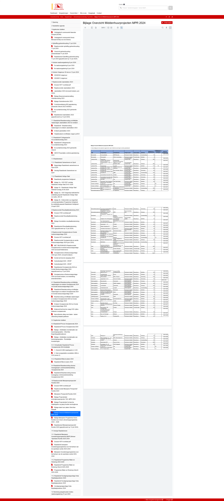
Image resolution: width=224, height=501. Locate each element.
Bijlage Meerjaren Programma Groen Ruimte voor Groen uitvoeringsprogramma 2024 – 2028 (64, 420)
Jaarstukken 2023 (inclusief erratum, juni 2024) (65, 92)
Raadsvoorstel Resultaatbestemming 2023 (64, 217)
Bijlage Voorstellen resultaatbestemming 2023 (65, 222)
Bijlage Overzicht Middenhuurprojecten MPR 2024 (64, 413)
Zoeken (121, 4)
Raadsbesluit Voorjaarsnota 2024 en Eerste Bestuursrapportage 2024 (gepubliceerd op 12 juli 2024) (64, 269)
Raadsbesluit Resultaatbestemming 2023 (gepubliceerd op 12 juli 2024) (63, 227)
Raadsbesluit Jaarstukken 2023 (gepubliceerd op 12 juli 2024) (62, 116)
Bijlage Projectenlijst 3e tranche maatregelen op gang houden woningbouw (64, 403)
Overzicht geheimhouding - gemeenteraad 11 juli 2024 (61, 52)
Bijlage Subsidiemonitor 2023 (63, 101)
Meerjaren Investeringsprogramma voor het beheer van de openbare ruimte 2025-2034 (65, 454)
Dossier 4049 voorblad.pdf (62, 386)
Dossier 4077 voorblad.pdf (62, 85)
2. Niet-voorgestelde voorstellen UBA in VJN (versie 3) (65, 354)
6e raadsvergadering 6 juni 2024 (64, 68)
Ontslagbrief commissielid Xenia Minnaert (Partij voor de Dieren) (62, 38)
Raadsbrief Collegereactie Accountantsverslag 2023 (61, 144)
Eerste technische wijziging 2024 (64, 258)
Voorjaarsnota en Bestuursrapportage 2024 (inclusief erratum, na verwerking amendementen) (64, 276)
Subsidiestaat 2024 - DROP (62, 261)
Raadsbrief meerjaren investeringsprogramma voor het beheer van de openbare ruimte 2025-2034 (65, 447)
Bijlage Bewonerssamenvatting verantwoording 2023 (62, 97)
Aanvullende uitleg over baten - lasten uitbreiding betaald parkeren (64, 315)
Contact (99, 13)
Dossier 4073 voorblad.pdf (62, 237)
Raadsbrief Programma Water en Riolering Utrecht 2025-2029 (63, 466)
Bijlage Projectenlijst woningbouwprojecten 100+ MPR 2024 (63, 398)
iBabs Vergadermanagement (153, 499)
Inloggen (168, 499)
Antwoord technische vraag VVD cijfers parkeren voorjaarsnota (64, 310)
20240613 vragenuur (60, 78)
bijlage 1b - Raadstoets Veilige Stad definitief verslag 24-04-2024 (63, 188)
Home (61, 17)
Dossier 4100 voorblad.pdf (62, 213)
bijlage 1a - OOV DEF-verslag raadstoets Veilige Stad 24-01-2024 (62, 183)
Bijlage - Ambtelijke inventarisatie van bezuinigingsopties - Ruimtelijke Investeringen (64, 339)
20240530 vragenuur (60, 75)
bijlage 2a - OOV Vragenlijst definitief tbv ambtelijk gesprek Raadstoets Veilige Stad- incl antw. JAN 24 (65, 195)
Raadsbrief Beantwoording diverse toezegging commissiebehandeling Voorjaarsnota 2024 (63, 375)
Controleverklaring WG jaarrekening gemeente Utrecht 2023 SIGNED (64, 105)
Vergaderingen (63, 13)
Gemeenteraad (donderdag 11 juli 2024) (83, 17)
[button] (170, 8)
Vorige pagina (168, 22)
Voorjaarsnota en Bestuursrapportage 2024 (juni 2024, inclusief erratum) (64, 254)
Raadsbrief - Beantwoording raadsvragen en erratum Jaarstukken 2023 (64, 127)
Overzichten (73, 13)
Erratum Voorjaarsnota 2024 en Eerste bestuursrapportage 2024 (64, 305)
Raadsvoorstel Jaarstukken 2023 (64, 88)
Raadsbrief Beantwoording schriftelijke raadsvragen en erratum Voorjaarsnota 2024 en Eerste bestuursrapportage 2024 (65, 291)
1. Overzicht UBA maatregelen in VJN (66, 350)
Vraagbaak (91, 13)
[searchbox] (143, 8)
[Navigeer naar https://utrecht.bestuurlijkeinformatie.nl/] (58, 6)
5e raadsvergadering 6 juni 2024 (64, 65)
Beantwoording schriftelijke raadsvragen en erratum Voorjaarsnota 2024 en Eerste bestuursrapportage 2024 (65, 299)
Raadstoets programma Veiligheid (64, 179)
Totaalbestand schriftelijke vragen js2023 (67, 134)
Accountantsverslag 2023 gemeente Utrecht (63, 110)
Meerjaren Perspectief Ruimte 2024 (65, 394)
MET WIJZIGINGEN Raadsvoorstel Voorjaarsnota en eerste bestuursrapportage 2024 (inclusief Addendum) (64, 247)
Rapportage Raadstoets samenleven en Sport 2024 (65, 166)
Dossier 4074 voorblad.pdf (62, 441)
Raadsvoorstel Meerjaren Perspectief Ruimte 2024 (64, 390)
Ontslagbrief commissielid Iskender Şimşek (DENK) (63, 33)
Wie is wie (83, 13)
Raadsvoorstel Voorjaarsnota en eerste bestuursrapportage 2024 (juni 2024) (64, 241)
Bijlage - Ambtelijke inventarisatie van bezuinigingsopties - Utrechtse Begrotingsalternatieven (64, 332)
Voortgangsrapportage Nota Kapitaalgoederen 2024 (61, 487)
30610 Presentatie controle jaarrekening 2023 (65, 154)
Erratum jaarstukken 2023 (62, 131)
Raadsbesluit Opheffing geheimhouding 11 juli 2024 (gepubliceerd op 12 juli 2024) (65, 58)
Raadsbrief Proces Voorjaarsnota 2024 (66, 327)
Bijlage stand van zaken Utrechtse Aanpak (63, 408)
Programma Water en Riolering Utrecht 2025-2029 (64, 471)
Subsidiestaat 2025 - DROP (62, 264)
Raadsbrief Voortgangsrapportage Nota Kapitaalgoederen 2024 (65, 482)
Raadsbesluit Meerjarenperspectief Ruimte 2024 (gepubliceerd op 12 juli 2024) (64, 426)
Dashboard (53, 13)
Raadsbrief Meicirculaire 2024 (63, 362)
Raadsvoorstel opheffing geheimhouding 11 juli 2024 (65, 47)
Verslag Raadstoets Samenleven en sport (64, 171)
